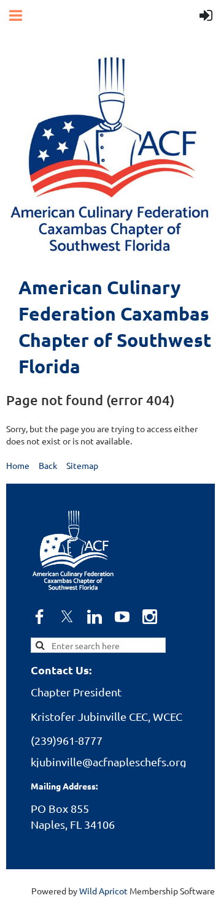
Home (17, 465)
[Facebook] (39, 616)
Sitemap (82, 465)
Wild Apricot (103, 890)
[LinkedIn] (94, 616)
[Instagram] (149, 616)
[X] (67, 616)
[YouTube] (122, 616)
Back (48, 465)
